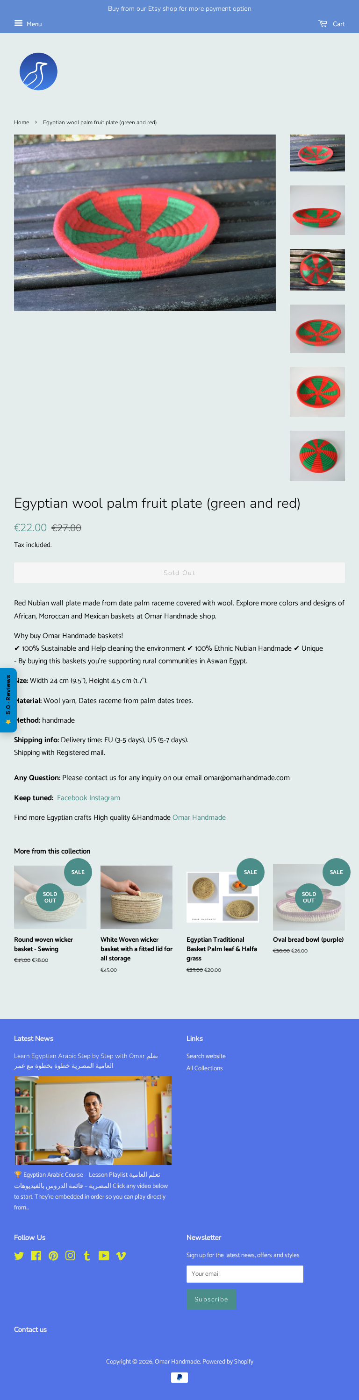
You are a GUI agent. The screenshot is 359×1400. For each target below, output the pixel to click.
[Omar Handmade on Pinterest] (53, 1258)
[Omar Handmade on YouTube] (104, 1258)
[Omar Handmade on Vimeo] (121, 1258)
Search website (206, 1056)
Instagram (104, 798)
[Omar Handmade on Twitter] (19, 1258)
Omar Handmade (199, 817)
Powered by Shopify (227, 1362)
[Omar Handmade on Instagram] (70, 1258)
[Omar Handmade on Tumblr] (87, 1258)
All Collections (205, 1068)
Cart (338, 24)
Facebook (72, 798)
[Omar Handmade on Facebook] (36, 1258)
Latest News (33, 1038)
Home (21, 122)
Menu (33, 24)
